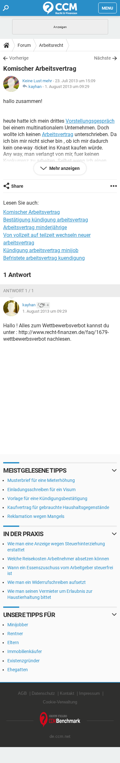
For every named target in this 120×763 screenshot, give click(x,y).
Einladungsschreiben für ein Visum (41, 489)
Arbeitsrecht (51, 45)
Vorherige (18, 58)
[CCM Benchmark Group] (60, 720)
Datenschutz (43, 693)
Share (17, 186)
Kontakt (67, 693)
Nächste (102, 58)
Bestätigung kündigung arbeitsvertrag (45, 220)
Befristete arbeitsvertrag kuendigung (44, 258)
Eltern (13, 642)
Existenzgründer (23, 660)
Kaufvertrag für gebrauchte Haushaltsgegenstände (58, 507)
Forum (24, 45)
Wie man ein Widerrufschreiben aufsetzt (46, 582)
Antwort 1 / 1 (18, 290)
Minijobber (17, 624)
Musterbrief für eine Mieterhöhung (41, 480)
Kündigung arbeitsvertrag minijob (40, 250)
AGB (22, 693)
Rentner (15, 633)
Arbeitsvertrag (57, 134)
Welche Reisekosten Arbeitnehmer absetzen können (58, 558)
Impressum (89, 693)
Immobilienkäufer (24, 651)
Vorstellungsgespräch (90, 121)
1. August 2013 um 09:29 (67, 86)
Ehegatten (17, 669)
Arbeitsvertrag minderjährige (35, 227)
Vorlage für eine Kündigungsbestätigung (47, 498)
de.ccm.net (60, 736)
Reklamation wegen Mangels (35, 516)
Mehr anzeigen (64, 168)
